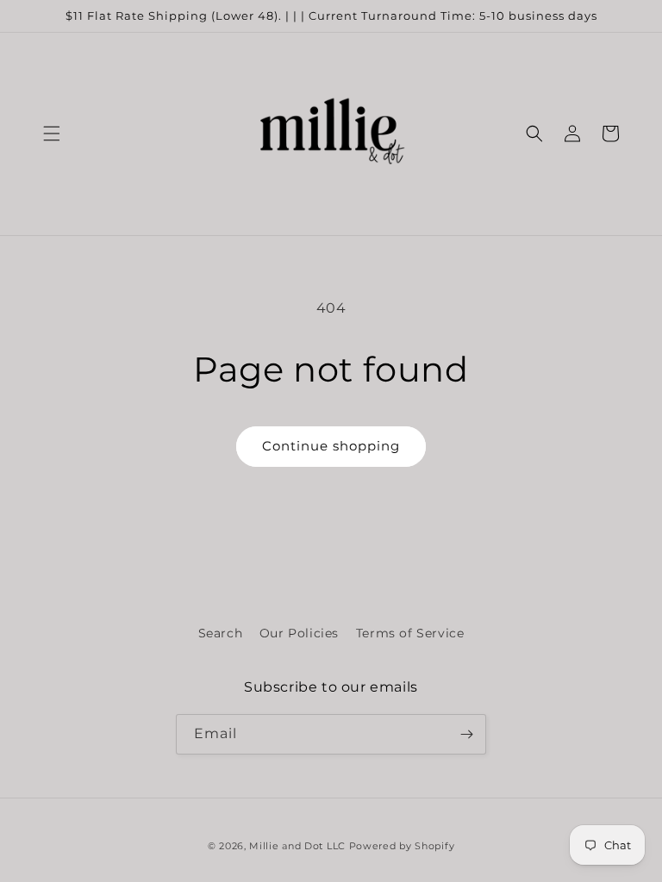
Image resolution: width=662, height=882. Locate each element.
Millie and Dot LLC (297, 846)
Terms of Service (410, 633)
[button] (52, 133)
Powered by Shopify (402, 846)
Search (220, 633)
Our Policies (299, 633)
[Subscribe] (466, 734)
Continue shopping (331, 446)
